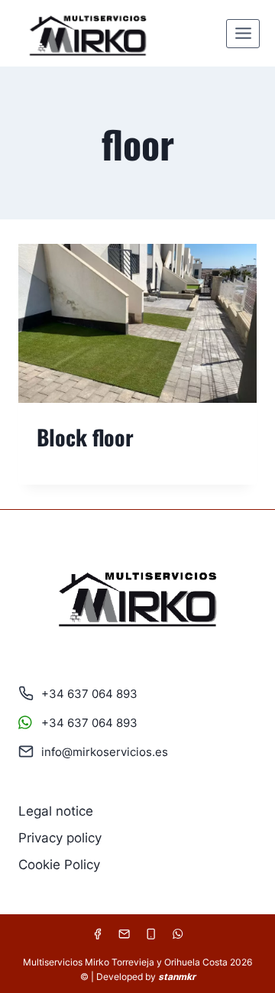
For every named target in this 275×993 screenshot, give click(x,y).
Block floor (85, 437)
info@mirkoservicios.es (104, 752)
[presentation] (137, 323)
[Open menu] (243, 33)
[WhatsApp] (177, 934)
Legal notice (55, 811)
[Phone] (151, 934)
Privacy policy (60, 837)
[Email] (124, 934)
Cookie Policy (59, 864)
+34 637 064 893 (89, 693)
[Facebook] (97, 934)
